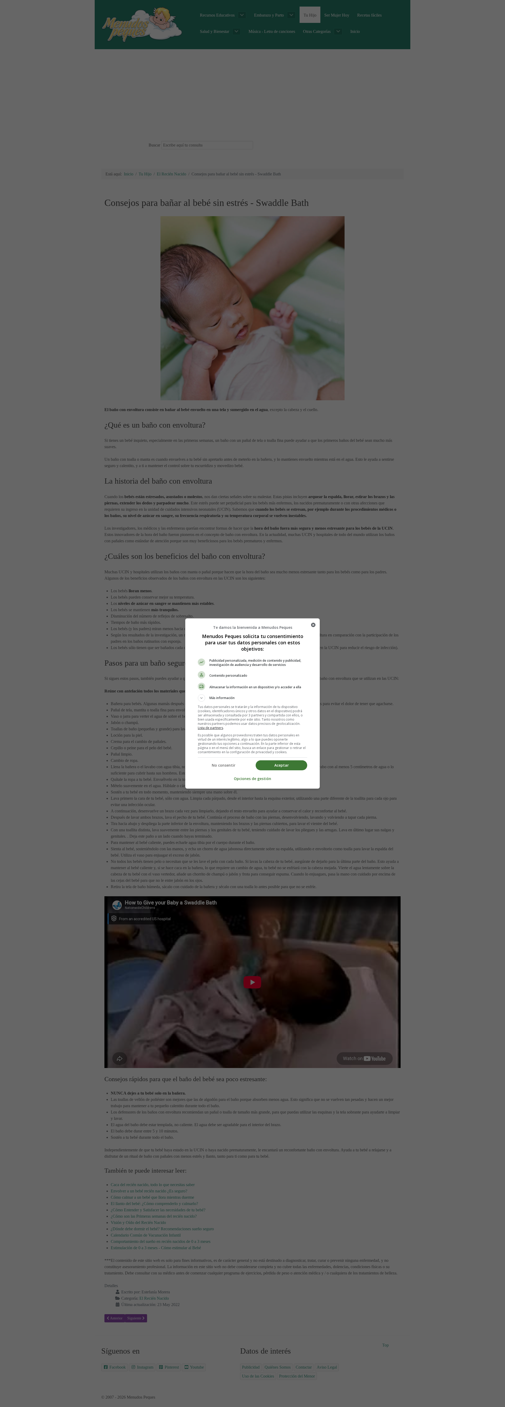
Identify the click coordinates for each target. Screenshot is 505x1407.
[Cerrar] (313, 625)
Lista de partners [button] (210, 728)
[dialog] (252, 703)
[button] (252, 698)
